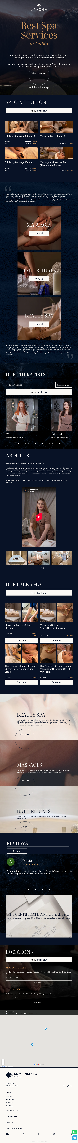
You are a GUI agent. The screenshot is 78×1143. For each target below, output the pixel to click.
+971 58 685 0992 (12, 977)
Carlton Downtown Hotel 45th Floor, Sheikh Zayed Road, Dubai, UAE (29, 994)
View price (24, 734)
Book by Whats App (39, 87)
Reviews (17, 851)
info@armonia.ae (11, 1083)
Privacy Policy (67, 1086)
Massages (9, 1096)
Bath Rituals (10, 1099)
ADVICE (9, 1122)
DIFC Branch (13, 989)
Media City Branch (16, 967)
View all (39, 233)
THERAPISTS (12, 1110)
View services (39, 73)
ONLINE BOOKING (14, 1128)
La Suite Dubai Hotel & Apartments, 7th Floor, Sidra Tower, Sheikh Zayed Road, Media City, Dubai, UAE (39, 973)
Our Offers (9, 1106)
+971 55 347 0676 (12, 997)
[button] (15, 443)
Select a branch (64, 385)
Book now (42, 110)
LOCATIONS (11, 1116)
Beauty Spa (9, 1102)
